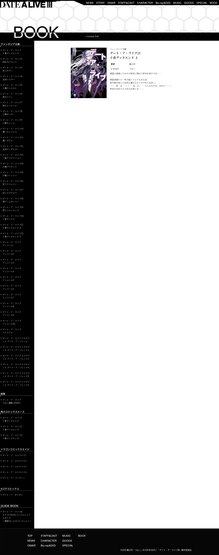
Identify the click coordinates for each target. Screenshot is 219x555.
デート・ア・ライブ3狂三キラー (12, 69)
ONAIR (111, 2)
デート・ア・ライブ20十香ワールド (13, 217)
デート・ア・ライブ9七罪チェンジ (12, 121)
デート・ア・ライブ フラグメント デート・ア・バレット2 (16, 348)
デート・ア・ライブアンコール (12, 244)
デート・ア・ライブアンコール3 (12, 261)
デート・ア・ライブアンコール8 (12, 305)
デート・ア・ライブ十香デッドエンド (12, 52)
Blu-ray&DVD (163, 2)
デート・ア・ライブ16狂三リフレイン (13, 183)
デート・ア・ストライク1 (14, 455)
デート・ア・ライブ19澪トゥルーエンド (13, 209)
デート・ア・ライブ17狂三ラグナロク (13, 191)
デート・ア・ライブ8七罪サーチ (12, 113)
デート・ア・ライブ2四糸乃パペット (12, 60)
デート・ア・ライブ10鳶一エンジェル (13, 130)
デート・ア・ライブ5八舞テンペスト (12, 87)
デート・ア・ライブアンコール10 (12, 322)
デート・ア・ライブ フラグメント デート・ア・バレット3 (16, 357)
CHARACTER (145, 2)
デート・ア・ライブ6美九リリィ (12, 95)
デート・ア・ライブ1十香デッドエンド (12, 419)
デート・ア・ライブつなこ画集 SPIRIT (12, 401)
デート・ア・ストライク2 (14, 460)
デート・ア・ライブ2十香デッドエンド (12, 428)
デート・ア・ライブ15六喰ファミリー (13, 174)
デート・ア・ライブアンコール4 (12, 270)
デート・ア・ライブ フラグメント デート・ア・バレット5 (16, 375)
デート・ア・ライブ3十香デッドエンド (12, 437)
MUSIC (177, 2)
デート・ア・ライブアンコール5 (12, 279)
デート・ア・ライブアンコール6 (12, 287)
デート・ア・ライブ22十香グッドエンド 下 (13, 235)
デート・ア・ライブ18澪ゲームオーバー (13, 200)
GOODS (189, 2)
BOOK (213, 2)
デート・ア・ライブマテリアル (12, 331)
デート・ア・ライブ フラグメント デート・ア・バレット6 (16, 383)
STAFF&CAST (126, 2)
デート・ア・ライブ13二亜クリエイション (13, 156)
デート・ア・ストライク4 (14, 472)
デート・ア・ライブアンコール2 (12, 252)
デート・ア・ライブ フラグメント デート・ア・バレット (16, 340)
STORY (100, 2)
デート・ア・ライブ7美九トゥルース (12, 104)
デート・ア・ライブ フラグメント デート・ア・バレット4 (16, 366)
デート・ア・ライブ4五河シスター (12, 78)
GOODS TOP (93, 36)
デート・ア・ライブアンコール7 (12, 296)
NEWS (90, 2)
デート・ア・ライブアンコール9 (12, 313)
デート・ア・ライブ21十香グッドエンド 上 (13, 226)
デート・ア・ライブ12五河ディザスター (13, 148)
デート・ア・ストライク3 (14, 466)
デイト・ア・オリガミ (13, 494)
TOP (30, 535)
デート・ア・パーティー (14, 477)
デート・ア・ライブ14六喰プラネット (13, 165)
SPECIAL (201, 2)
